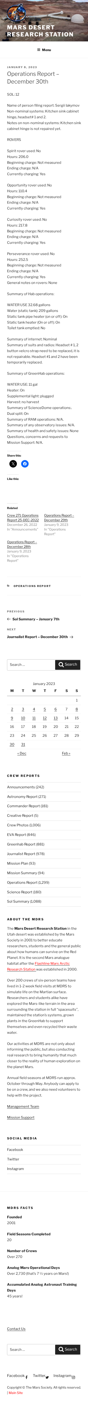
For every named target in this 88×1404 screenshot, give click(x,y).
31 (23, 744)
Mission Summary (22, 873)
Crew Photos (18, 825)
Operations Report (32, 586)
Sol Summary (18, 901)
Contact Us (16, 1329)
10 (23, 718)
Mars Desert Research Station (40, 31)
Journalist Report (21, 854)
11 (34, 718)
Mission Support (20, 1117)
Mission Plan (17, 863)
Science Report (19, 892)
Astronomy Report (22, 797)
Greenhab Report (21, 844)
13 (56, 718)
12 (45, 718)
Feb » (66, 753)
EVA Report (16, 835)
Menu (46, 50)
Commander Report (23, 806)
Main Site (16, 1393)
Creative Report (20, 816)
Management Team (23, 1106)
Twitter (13, 1159)
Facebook (15, 1150)
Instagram (15, 1169)
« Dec (21, 753)
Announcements (21, 787)
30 (12, 744)
